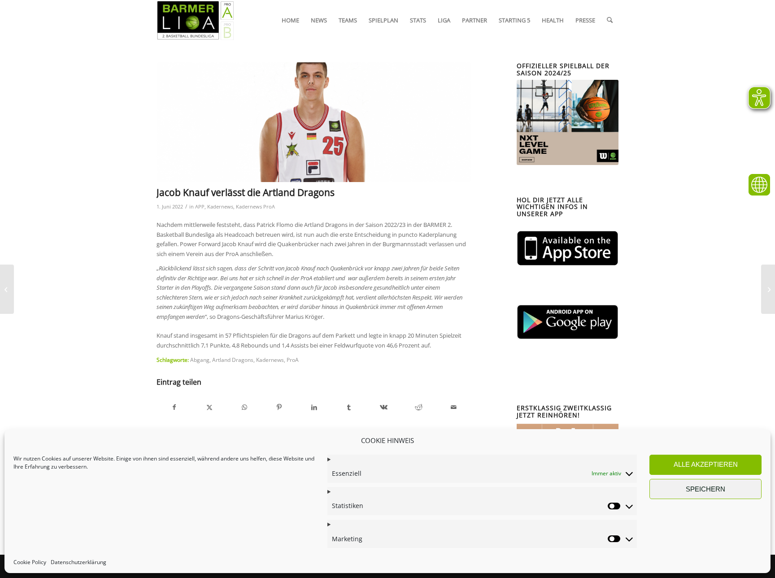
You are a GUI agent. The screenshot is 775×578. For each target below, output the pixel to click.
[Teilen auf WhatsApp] (244, 407)
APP (200, 207)
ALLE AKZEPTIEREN (706, 464)
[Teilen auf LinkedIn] (314, 407)
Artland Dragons (232, 359)
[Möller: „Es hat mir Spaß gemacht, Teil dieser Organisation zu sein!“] (768, 289)
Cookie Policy (29, 562)
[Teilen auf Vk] (384, 407)
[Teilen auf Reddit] (418, 407)
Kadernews (220, 207)
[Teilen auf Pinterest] (279, 407)
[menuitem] (290, 20)
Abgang (199, 359)
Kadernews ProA (255, 207)
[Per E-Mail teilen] (453, 407)
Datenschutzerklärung (78, 562)
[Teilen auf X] (209, 407)
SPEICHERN (705, 489)
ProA (293, 359)
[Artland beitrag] (314, 122)
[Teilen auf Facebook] (174, 407)
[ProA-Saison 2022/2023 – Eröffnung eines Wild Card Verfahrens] (7, 289)
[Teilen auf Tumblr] (349, 407)
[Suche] (609, 20)
